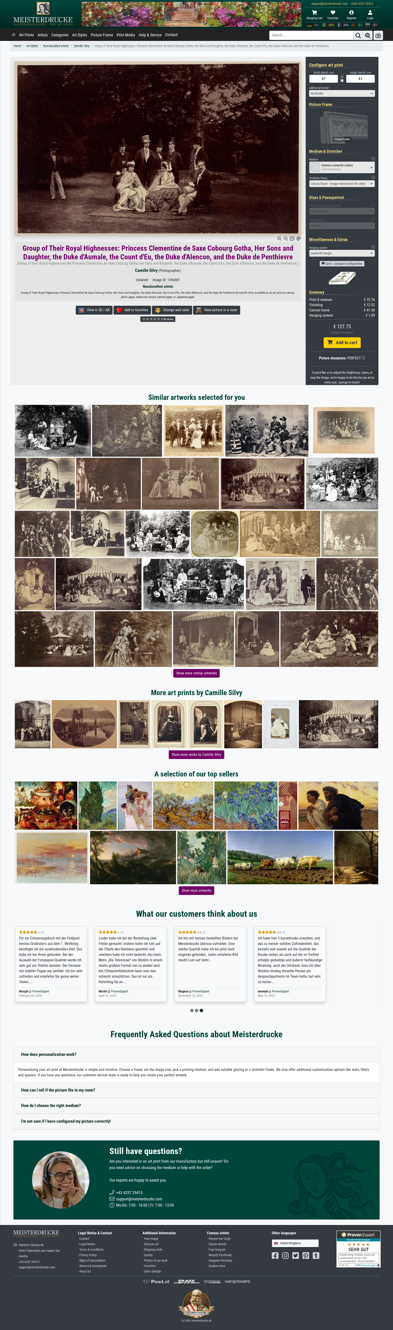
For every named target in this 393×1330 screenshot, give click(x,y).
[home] (13, 35)
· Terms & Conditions (91, 1250)
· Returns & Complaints (92, 1266)
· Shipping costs (152, 1250)
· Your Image (151, 1239)
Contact (171, 35)
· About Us (84, 1271)
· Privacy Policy (87, 1255)
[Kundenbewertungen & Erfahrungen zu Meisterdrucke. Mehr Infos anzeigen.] (358, 1249)
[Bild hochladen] (378, 35)
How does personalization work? (48, 1054)
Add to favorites (135, 310)
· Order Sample (152, 1271)
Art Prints (26, 35)
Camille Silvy (82, 46)
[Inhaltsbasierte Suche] (368, 35)
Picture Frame (102, 35)
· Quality (148, 1255)
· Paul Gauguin (216, 1250)
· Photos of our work (155, 1260)
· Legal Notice (86, 1244)
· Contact (83, 1239)
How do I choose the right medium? (51, 1105)
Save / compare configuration (344, 263)
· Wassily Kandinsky (219, 1255)
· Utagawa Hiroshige (219, 1260)
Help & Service (150, 35)
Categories (59, 35)
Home (17, 46)
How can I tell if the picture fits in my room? (58, 1090)
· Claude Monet (216, 1244)
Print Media (126, 35)
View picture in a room (219, 310)
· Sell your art (151, 1244)
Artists (43, 35)
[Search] (358, 35)
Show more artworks (196, 890)
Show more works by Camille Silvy (196, 754)
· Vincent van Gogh (219, 1239)
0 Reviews (167, 319)
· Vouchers (149, 1266)
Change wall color (174, 310)
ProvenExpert (67, 991)
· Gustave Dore (216, 1266)
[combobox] (342, 93)
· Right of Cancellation (91, 1260)
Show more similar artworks (196, 673)
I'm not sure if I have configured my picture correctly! (66, 1121)
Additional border (319, 88)
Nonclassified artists (56, 46)
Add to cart (345, 342)
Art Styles (79, 35)
